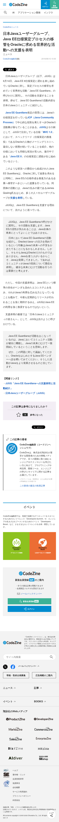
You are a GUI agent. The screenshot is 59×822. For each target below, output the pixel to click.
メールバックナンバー (31, 593)
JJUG (42, 127)
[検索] (5, 12)
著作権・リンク (19, 774)
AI (13, 12)
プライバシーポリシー (22, 795)
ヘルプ (15, 770)
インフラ (48, 12)
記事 (36, 688)
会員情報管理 (18, 778)
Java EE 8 (16, 156)
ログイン (31, 609)
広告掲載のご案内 (44, 675)
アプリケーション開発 (29, 12)
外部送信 (16, 800)
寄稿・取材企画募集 (16, 675)
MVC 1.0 (47, 132)
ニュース (8, 688)
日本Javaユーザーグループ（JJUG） (25, 393)
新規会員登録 (30, 601)
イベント (8, 701)
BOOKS (38, 701)
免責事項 (16, 783)
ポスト (10, 69)
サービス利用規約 (20, 791)
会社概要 (16, 787)
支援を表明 (16, 197)
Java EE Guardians (16, 112)
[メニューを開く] (4, 4)
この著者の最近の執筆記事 (32, 485)
